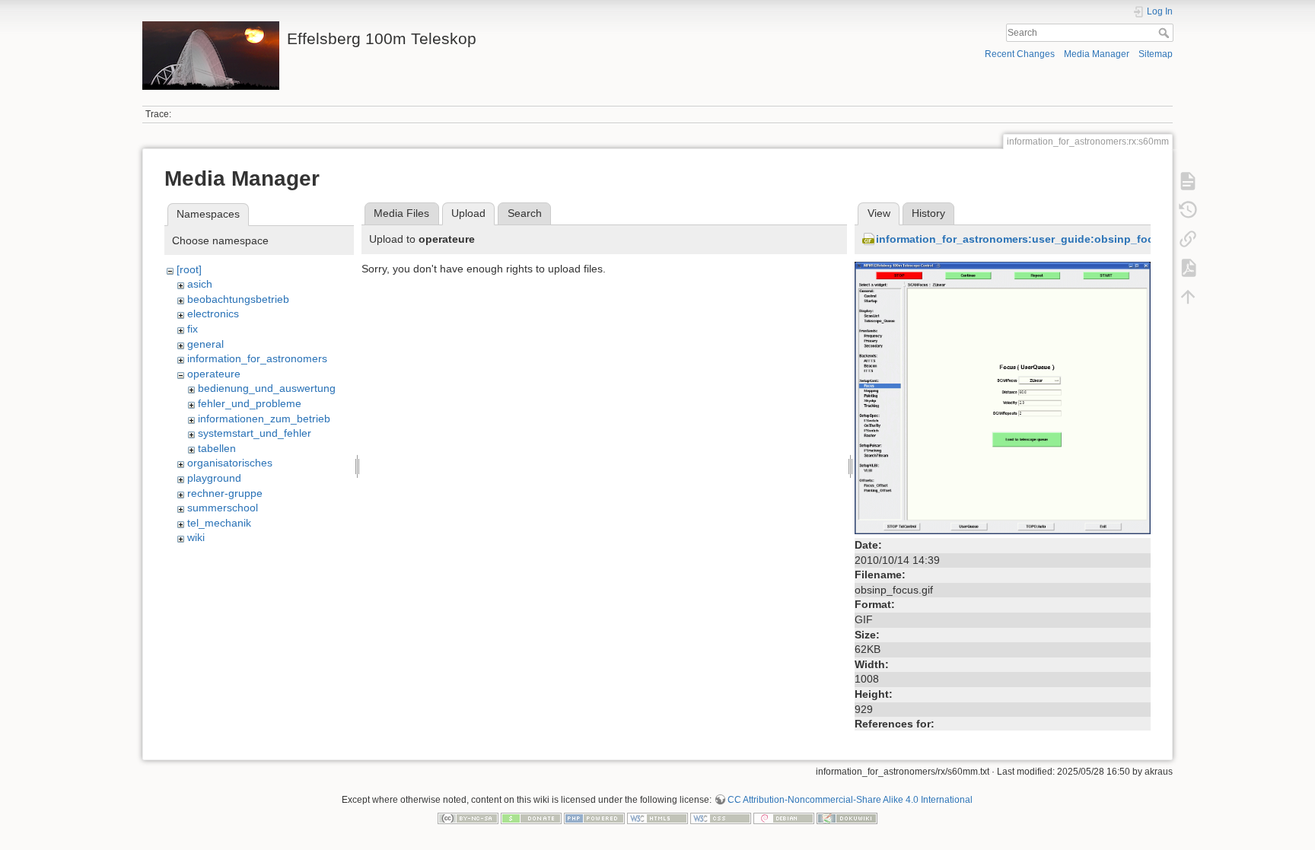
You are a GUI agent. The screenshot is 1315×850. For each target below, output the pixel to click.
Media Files (401, 213)
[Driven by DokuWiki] (847, 817)
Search (1165, 32)
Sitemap (1155, 54)
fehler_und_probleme (249, 403)
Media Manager (1096, 54)
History (928, 213)
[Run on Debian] (783, 817)
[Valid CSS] (720, 817)
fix (192, 329)
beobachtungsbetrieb (238, 299)
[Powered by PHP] (594, 817)
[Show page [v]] (1187, 181)
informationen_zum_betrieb (264, 418)
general (205, 344)
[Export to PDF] (1187, 267)
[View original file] (1003, 397)
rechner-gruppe (225, 493)
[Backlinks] (1187, 238)
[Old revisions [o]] (1187, 210)
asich (199, 284)
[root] (189, 269)
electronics (213, 313)
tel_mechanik (219, 523)
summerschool (222, 507)
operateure (213, 374)
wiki (196, 537)
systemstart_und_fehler (254, 433)
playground (214, 478)
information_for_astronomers (257, 358)
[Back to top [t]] (1187, 296)
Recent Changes (1020, 54)
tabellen (217, 448)
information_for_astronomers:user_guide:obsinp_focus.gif (1029, 239)
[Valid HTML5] (657, 817)
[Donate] (531, 817)
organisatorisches (229, 463)
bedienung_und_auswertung (267, 388)
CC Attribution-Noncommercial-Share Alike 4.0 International (850, 799)
